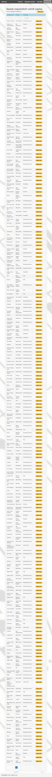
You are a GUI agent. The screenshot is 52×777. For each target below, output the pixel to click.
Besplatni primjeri (30, 2)
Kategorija (25, 14)
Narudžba (40, 2)
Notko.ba (4, 2)
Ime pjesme (9, 14)
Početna (20, 2)
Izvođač (17, 14)
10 (30, 767)
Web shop (47, 2)
